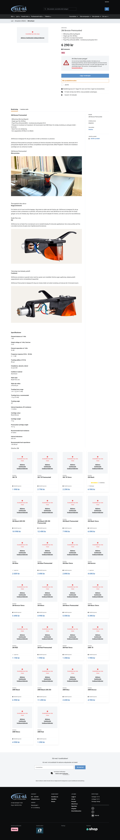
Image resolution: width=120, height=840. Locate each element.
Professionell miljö (36, 16)
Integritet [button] (73, 808)
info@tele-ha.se (35, 799)
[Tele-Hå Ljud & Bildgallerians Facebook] (100, 812)
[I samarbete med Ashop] (92, 829)
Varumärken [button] (72, 16)
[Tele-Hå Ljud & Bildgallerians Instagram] (100, 808)
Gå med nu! (80, 767)
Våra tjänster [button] (95, 16)
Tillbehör (47, 16)
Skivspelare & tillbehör (20, 21)
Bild (12, 16)
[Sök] (45, 9)
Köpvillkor (53, 799)
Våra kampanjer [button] (84, 16)
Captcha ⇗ (66, 774)
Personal (73, 801)
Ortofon (90, 129)
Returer (53, 801)
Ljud (17, 16)
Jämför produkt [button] (95, 138)
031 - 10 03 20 (34, 796)
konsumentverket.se (77, 68)
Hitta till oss (74, 804)
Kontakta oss (54, 796)
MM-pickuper (31, 21)
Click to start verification (61, 773)
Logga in (73, 796)
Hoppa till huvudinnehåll (59, 2)
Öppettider (74, 806)
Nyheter (107, 1)
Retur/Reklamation (76, 811)
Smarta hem (24, 16)
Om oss (73, 799)
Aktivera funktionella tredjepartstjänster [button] (32, 38)
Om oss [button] (104, 16)
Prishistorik (66, 49)
